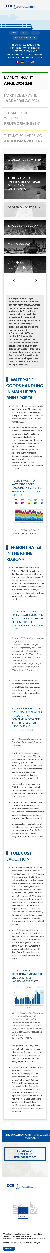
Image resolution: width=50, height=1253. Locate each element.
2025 (24, 32)
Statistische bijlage (25, 51)
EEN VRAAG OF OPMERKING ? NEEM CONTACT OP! (25, 1154)
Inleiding (15, 44)
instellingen (35, 1242)
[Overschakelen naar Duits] (22, 62)
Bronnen (15, 48)
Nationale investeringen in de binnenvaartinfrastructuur (25, 56)
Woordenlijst (31, 48)
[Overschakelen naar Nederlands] (27, 62)
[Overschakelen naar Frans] (17, 62)
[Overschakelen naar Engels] (32, 62)
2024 (13, 32)
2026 (35, 32)
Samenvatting (31, 44)
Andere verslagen (25, 37)
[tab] (25, 81)
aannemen (9, 1249)
